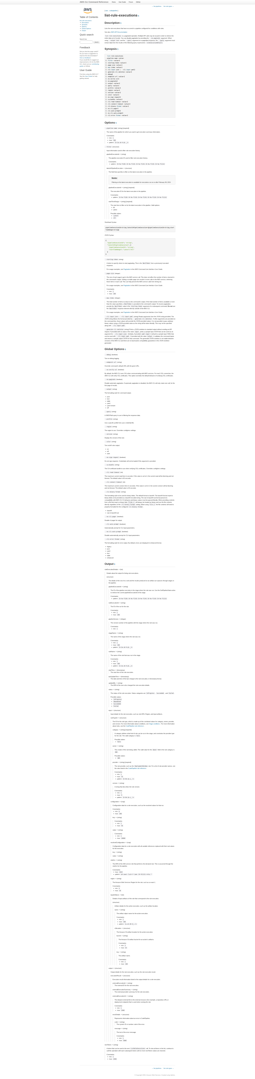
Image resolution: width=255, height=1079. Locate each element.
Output (84, 30)
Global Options (86, 28)
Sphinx (173, 1075)
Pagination (127, 269)
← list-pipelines (156, 6)
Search (97, 42)
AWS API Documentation (119, 32)
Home (114, 2)
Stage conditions (154, 724)
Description (85, 22)
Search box (83, 39)
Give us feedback (85, 58)
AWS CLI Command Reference (94, 2)
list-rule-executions (86, 20)
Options (84, 26)
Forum (131, 2)
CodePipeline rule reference (135, 726)
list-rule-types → (169, 6)
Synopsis (84, 24)
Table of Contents (89, 17)
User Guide (122, 2)
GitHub (138, 2)
